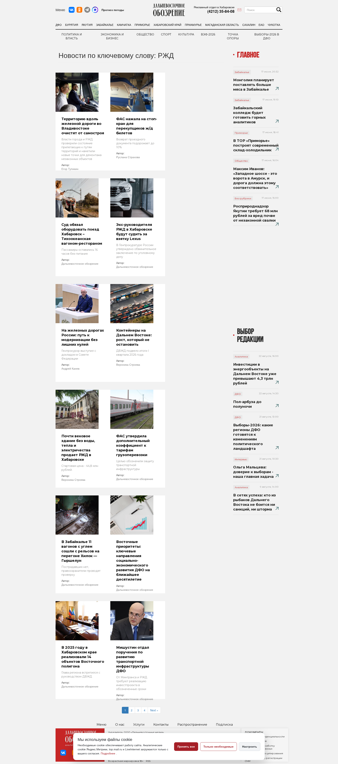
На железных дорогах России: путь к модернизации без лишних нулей (82, 337)
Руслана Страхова (128, 157)
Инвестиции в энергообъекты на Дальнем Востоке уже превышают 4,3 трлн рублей (254, 373)
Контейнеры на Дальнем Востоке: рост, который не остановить (134, 337)
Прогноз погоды (113, 10)
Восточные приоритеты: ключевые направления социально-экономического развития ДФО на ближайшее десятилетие (133, 561)
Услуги (139, 724)
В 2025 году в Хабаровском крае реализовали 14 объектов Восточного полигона (82, 656)
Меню (101, 724)
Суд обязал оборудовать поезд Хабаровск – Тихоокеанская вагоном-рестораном (81, 234)
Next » (154, 710)
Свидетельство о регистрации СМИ (263, 760)
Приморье (142, 25)
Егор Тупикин (69, 169)
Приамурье (193, 25)
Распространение (192, 724)
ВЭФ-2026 (208, 34)
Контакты (161, 724)
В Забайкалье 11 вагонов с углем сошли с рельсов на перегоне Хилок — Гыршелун (80, 551)
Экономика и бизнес (112, 36)
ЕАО (261, 25)
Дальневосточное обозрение (79, 263)
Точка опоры (233, 36)
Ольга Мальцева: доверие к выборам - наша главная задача (253, 472)
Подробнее (108, 753)
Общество (145, 34)
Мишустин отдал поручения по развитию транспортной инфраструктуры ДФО (132, 659)
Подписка (224, 724)
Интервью (241, 459)
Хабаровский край (167, 25)
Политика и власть (71, 36)
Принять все (186, 746)
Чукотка (274, 25)
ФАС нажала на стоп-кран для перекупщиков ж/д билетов (136, 126)
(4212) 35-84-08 (221, 11)
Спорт (166, 34)
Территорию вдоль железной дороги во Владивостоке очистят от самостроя (82, 126)
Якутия (87, 25)
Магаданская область (222, 25)
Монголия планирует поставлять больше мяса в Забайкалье (253, 85)
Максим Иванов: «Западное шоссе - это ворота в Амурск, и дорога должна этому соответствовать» (255, 178)
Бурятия (71, 25)
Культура (186, 34)
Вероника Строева (128, 364)
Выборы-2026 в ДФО (266, 36)
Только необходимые (218, 746)
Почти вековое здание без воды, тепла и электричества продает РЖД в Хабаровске (78, 448)
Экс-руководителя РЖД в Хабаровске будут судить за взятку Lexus (134, 232)
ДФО (59, 25)
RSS (148, 760)
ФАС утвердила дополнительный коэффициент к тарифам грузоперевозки (133, 445)
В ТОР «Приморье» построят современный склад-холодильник (256, 145)
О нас (119, 724)
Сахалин (248, 25)
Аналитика (241, 356)
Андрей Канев (70, 368)
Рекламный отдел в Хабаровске (214, 7)
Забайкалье (104, 25)
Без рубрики (243, 198)
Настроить (249, 746)
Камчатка (124, 25)
